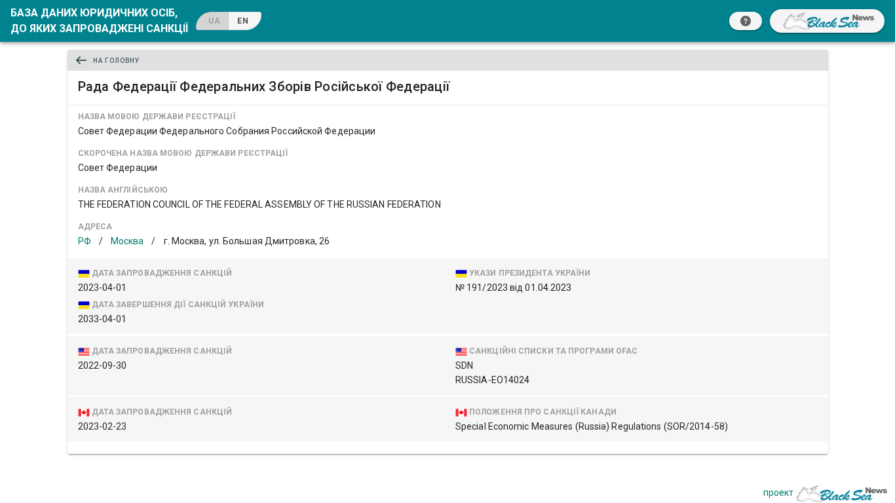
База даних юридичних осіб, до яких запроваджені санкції (99, 21)
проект (778, 492)
